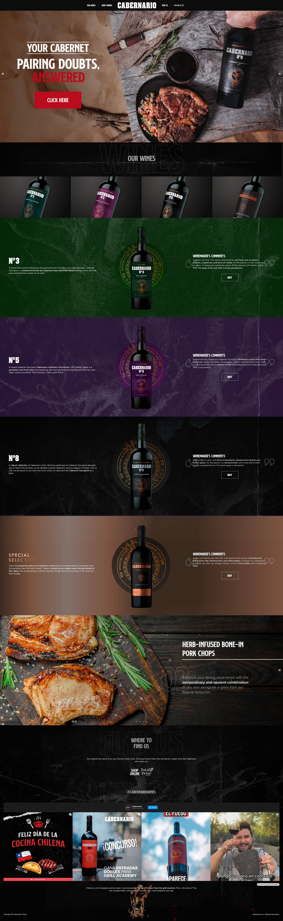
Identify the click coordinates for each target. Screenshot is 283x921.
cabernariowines (272, 914)
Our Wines (91, 5)
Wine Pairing (107, 5)
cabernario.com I (259, 914)
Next (280, 74)
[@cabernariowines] (128, 807)
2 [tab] (143, 139)
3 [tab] (143, 722)
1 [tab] (140, 139)
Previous (3, 74)
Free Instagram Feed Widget (269, 884)
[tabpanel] (141, 73)
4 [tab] (146, 722)
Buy (230, 277)
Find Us (165, 5)
